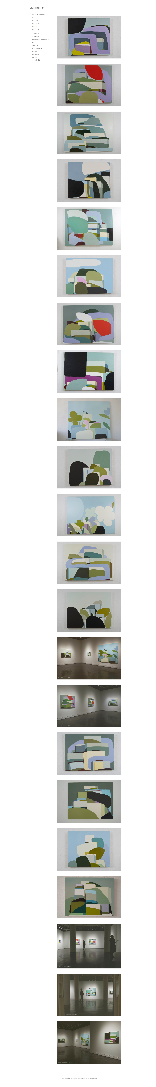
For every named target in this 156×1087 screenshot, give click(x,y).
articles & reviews (37, 48)
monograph (35, 54)
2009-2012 (35, 33)
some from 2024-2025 (38, 14)
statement (35, 45)
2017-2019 (35, 23)
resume (34, 51)
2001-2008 (35, 36)
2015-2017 (35, 26)
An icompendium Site (91, 1078)
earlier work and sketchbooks (40, 39)
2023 (33, 17)
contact (34, 57)
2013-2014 (35, 29)
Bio (33, 42)
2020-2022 (35, 20)
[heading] (37, 7)
